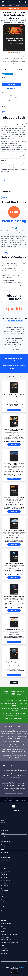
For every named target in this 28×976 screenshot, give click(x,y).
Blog (2, 910)
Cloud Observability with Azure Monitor (14, 530)
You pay (3, 77)
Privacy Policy (4, 951)
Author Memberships (5, 871)
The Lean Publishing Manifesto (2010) (9, 942)
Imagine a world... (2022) (6, 939)
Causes (2, 901)
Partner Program (5, 899)
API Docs (3, 893)
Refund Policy (4, 953)
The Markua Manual (5, 892)
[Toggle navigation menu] (26, 107)
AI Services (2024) (5, 937)
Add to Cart (11, 84)
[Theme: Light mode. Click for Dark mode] (14, 2)
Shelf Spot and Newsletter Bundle (8, 843)
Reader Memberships (6, 923)
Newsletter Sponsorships (6, 841)
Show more (14, 682)
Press (2, 914)
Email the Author (6, 191)
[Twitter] (12, 228)
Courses (17, 5)
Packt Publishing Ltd (14, 8)
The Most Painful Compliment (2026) (9, 934)
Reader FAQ (3, 926)
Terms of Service (5, 948)
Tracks (24, 5)
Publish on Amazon (5, 844)
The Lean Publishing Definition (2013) (9, 940)
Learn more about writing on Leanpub (14, 718)
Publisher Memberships (6, 861)
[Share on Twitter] (2, 180)
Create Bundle (4, 874)
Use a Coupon (4, 828)
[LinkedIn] (16, 228)
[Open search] (8, 2)
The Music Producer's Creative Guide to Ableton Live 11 (14, 395)
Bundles (10, 5)
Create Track (4, 877)
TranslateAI (3, 846)
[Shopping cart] (19, 2)
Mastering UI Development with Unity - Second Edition (14, 429)
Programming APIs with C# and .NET (14, 661)
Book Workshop (4, 852)
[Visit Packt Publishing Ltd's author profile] (14, 212)
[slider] (13, 74)
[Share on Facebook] (4, 180)
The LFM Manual (4, 890)
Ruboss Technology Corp (21, 967)
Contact (3, 912)
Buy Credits (3, 925)
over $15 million (19, 713)
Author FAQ (3, 883)
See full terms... (14, 368)
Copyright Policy (4, 950)
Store (8, 798)
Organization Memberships (7, 860)
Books (3, 5)
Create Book (4, 872)
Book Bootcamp (4, 854)
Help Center (3, 928)
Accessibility (4, 903)
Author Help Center (5, 885)
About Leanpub (4, 909)
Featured (3, 818)
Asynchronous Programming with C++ (14, 596)
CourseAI (3, 836)
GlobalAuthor (4, 838)
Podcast (3, 827)
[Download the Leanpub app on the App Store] (14, 972)
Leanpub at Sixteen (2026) (7, 936)
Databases (3, 186)
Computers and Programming (13, 186)
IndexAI (2, 839)
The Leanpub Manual (5, 888)
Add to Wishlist (11, 88)
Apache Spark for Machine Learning (14, 629)
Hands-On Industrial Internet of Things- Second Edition (14, 464)
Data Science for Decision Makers (14, 563)
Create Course (4, 876)
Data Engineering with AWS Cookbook (14, 497)
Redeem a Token (4, 830)
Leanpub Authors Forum (6, 887)
